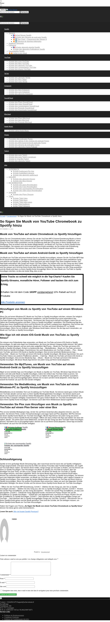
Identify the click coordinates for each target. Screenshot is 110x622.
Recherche (24, 12)
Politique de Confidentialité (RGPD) (16, 619)
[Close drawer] (1, 5)
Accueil (2, 216)
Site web (3, 586)
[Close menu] (1, 1)
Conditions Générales (11, 617)
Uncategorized (11, 216)
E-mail (3, 582)
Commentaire (5, 575)
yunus (14, 519)
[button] (1, 16)
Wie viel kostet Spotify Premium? (26, 511)
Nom (2, 578)
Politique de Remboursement (14, 615)
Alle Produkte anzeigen (13, 302)
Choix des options (23, 437)
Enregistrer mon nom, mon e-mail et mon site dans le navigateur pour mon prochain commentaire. (36, 590)
